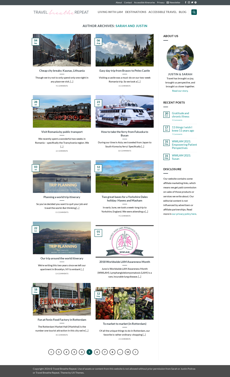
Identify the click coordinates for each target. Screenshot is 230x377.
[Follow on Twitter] (192, 2)
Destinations (135, 12)
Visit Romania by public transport (62, 131)
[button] (173, 2)
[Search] (194, 12)
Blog (182, 12)
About (119, 2)
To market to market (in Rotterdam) (124, 323)
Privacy (160, 2)
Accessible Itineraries (144, 2)
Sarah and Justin (131, 26)
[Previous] (51, 352)
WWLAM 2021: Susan (181, 157)
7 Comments (179, 134)
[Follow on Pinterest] (195, 2)
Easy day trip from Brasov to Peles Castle (125, 70)
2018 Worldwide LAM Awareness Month (124, 261)
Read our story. (180, 90)
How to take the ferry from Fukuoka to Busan (124, 133)
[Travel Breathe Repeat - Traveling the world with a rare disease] (61, 12)
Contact (128, 2)
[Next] (135, 352)
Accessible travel (162, 12)
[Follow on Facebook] (186, 2)
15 (127, 352)
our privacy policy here (184, 213)
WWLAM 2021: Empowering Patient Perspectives (184, 145)
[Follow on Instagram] (189, 2)
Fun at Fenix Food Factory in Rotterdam (62, 319)
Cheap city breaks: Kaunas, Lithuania (62, 70)
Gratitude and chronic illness (180, 115)
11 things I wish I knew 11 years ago (183, 129)
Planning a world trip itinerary (61, 197)
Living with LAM (110, 12)
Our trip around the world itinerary (62, 258)
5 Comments (181, 120)
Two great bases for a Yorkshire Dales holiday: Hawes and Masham (125, 198)
